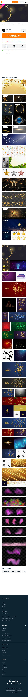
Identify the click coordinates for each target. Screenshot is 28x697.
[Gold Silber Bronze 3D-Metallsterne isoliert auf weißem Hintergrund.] (13, 211)
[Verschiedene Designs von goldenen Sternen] (9, 284)
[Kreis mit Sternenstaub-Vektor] (8, 140)
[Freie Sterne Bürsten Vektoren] (13, 178)
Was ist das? (14, 50)
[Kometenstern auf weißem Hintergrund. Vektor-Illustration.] (13, 167)
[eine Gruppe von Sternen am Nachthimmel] (8, 106)
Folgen (23, 31)
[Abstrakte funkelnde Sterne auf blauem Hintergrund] (6, 274)
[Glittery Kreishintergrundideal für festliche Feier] (8, 129)
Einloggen (21, 2)
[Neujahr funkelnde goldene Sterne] (5, 190)
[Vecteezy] (2, 2)
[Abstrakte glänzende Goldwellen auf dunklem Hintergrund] (7, 149)
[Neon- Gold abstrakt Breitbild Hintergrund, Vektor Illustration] (9, 618)
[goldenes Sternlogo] (8, 116)
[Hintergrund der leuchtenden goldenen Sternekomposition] (13, 86)
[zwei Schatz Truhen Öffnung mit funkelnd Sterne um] (8, 459)
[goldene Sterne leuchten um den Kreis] (13, 300)
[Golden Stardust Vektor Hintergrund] (7, 517)
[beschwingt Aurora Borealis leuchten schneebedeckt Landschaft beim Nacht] (6, 346)
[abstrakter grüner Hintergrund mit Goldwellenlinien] (10, 201)
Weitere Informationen (7, 53)
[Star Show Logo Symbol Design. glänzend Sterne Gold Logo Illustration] (5, 638)
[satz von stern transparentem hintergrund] (13, 238)
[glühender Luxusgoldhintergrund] (19, 128)
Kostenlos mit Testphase (14, 35)
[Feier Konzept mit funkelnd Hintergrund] (19, 438)
